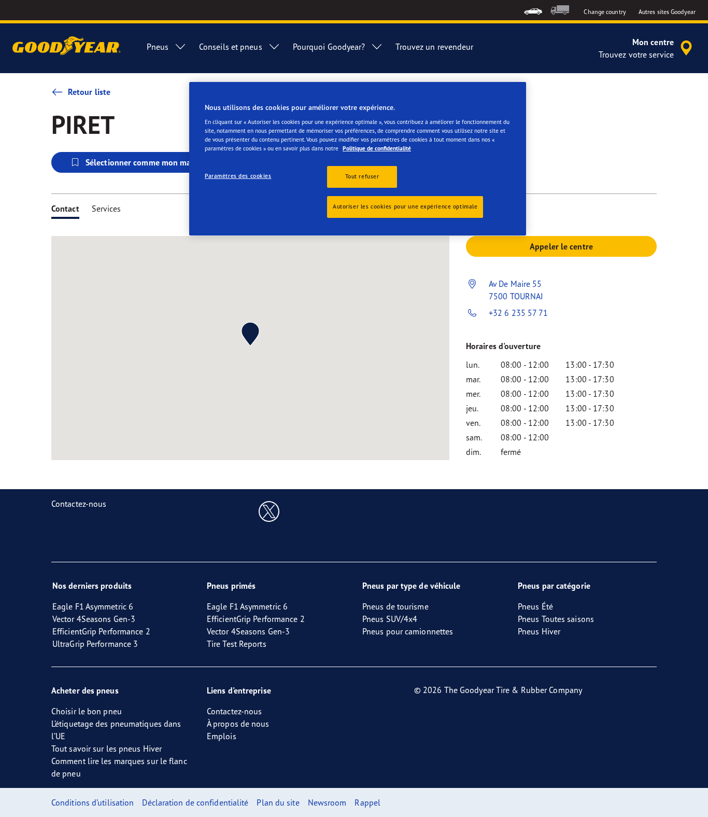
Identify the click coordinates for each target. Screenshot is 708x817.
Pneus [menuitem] (157, 46)
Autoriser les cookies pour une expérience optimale (405, 206)
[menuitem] (533, 10)
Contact (65, 208)
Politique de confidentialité (377, 148)
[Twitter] (269, 510)
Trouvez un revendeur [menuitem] (434, 46)
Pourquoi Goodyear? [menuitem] (329, 46)
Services (106, 208)
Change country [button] (605, 12)
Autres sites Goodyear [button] (667, 12)
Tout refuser (362, 176)
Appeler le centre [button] (561, 246)
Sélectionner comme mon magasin (148, 162)
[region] (357, 159)
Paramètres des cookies (238, 175)
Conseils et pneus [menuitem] (230, 46)
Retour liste (89, 92)
